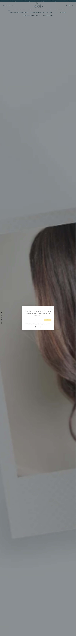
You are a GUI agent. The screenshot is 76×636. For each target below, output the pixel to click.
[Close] (52, 308)
